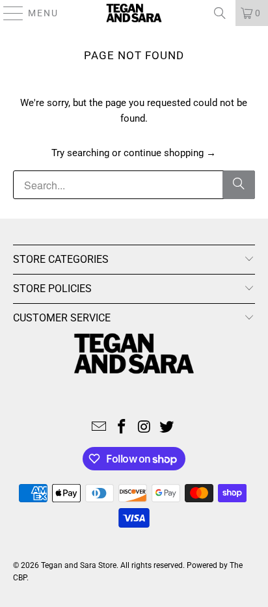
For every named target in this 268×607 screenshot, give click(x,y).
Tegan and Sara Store (78, 565)
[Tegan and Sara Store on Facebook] (122, 428)
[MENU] (7, 13)
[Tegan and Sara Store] (134, 13)
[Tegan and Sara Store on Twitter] (167, 428)
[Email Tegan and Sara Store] (99, 428)
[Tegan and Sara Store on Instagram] (144, 428)
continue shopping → (170, 153)
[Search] (220, 13)
